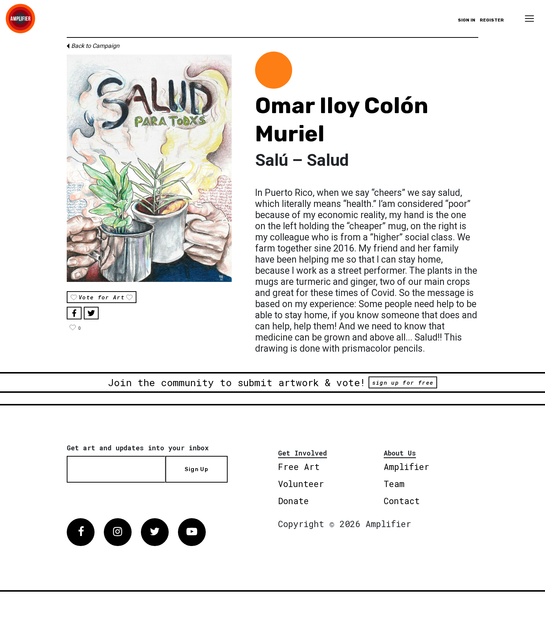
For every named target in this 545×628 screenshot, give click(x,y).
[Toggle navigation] (529, 18)
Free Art (299, 466)
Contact (402, 500)
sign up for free (402, 382)
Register (492, 20)
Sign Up (196, 469)
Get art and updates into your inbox (138, 447)
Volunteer (301, 483)
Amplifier (406, 466)
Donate (293, 500)
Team (394, 483)
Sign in (466, 20)
